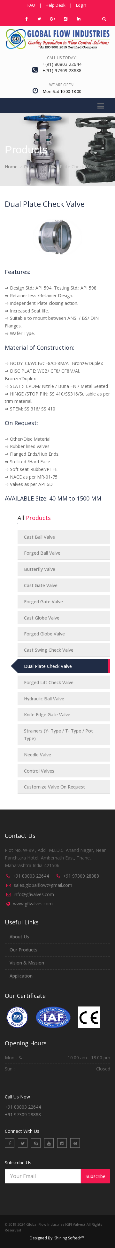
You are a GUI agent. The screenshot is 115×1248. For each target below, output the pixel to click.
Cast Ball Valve (39, 537)
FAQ (31, 5)
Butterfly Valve (39, 569)
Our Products (23, 950)
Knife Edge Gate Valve (47, 715)
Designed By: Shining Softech (57, 1238)
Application (21, 976)
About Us (19, 937)
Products (33, 167)
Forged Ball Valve (42, 553)
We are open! (61, 85)
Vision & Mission (27, 963)
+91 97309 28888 (81, 876)
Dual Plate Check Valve (48, 666)
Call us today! (62, 57)
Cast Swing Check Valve (48, 650)
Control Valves (39, 771)
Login (81, 5)
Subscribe (95, 1176)
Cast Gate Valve (40, 585)
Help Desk (55, 5)
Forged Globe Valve (44, 634)
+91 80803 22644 (31, 876)
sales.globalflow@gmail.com (43, 885)
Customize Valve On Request (54, 787)
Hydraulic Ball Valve (44, 699)
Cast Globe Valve (41, 618)
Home (11, 167)
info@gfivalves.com (34, 894)
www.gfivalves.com (33, 904)
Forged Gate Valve (43, 602)
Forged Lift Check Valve (48, 682)
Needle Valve (37, 755)
